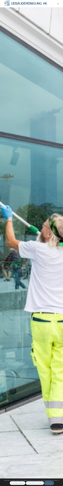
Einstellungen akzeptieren (17, 483)
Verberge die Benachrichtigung (35, 483)
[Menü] (58, 3)
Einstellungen (49, 483)
